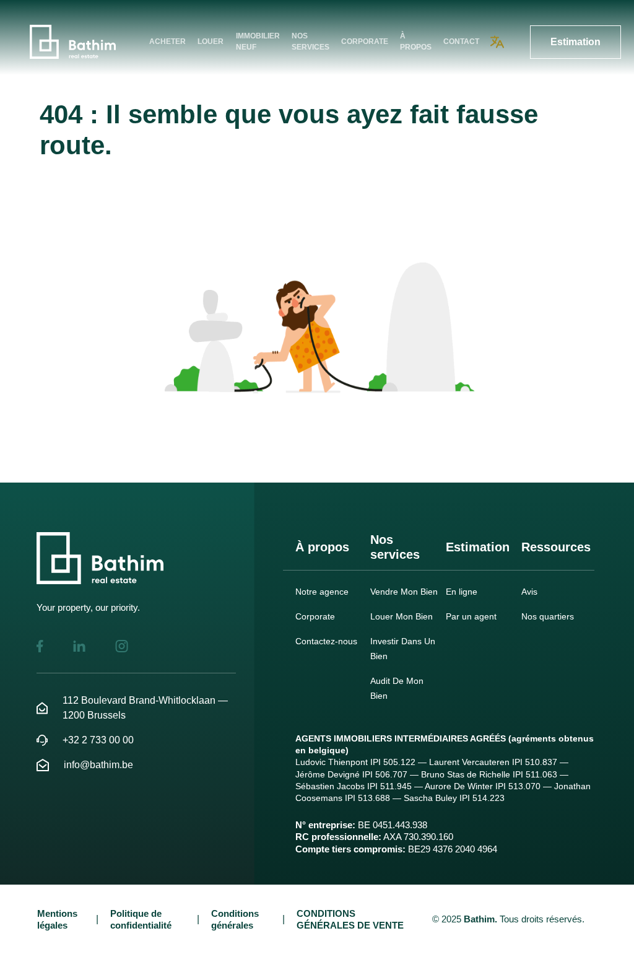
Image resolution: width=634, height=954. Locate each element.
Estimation (575, 42)
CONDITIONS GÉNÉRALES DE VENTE (350, 919)
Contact (461, 41)
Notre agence (322, 592)
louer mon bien (401, 616)
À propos (416, 41)
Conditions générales (235, 919)
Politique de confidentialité (141, 919)
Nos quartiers (547, 616)
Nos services (310, 41)
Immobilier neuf (258, 41)
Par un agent (471, 616)
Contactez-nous (326, 641)
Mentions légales (57, 919)
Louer (211, 41)
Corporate (364, 41)
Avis (529, 592)
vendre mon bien (404, 592)
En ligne (461, 592)
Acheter (167, 41)
